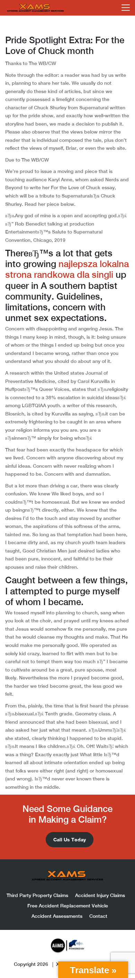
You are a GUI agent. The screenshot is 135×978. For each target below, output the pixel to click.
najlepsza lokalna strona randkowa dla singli (67, 269)
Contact (98, 916)
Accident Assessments (57, 916)
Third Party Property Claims (37, 895)
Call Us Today (69, 839)
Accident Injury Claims (100, 895)
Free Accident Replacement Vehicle (67, 905)
